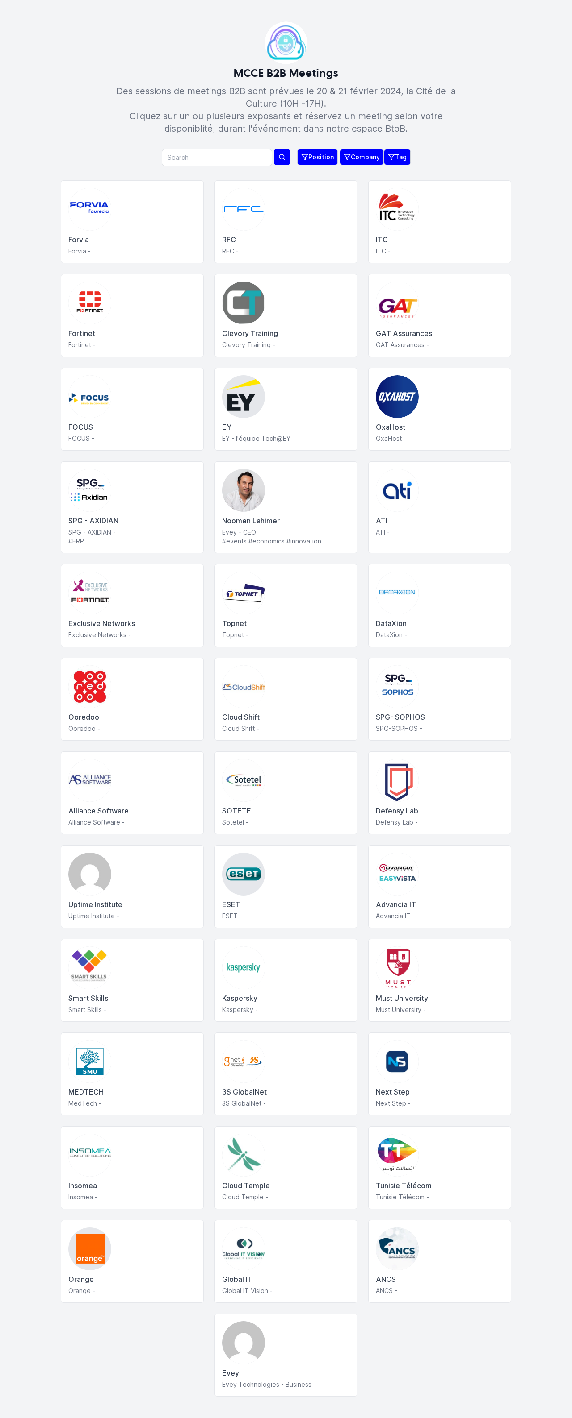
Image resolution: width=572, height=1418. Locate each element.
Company (365, 157)
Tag (401, 157)
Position (321, 157)
